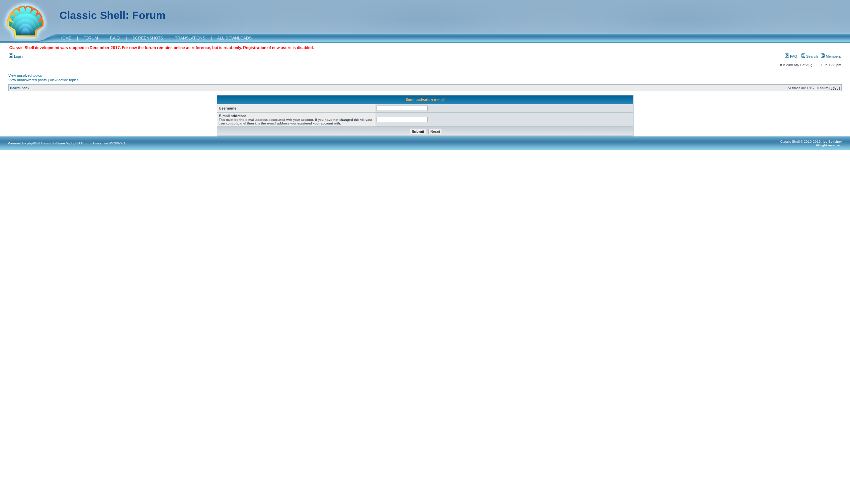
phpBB (32, 143)
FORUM (90, 38)
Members (833, 56)
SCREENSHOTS (147, 38)
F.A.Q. (115, 38)
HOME (65, 38)
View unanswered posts (27, 80)
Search (811, 56)
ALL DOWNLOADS (234, 38)
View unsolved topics (25, 75)
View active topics (64, 80)
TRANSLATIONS (190, 38)
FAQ (793, 56)
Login (18, 56)
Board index (20, 88)
